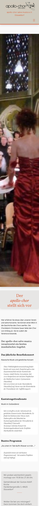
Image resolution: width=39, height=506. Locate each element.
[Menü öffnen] (34, 20)
